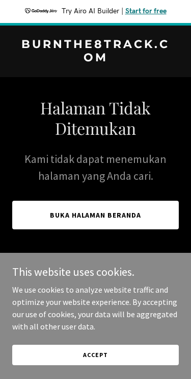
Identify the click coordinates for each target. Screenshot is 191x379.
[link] (95, 58)
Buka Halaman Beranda (96, 215)
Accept (95, 355)
